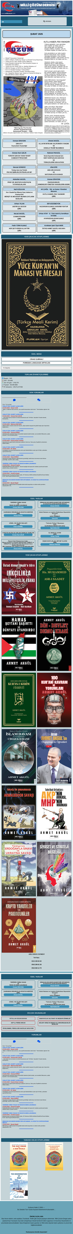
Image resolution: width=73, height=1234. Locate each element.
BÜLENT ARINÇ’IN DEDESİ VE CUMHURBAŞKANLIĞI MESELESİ (55, 1023)
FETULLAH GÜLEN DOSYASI (18, 1018)
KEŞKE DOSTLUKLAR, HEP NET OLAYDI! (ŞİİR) (55, 541)
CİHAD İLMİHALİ (36, 359)
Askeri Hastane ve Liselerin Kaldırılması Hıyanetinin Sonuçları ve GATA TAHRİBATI (55, 514)
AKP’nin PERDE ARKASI (18, 1023)
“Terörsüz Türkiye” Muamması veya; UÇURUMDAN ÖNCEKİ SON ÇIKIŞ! (55, 524)
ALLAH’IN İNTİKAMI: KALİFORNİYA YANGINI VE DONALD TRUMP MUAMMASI (54, 146)
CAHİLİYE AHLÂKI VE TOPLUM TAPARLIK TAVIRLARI (18, 533)
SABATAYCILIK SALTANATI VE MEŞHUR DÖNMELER (55, 1018)
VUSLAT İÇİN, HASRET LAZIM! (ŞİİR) (12, 406)
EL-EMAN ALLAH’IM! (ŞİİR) (55, 533)
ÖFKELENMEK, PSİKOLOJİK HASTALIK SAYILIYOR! (18, 1028)
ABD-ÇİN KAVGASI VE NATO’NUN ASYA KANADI (54, 172)
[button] (2, 21)
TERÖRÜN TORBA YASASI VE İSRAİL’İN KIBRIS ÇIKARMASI (19, 463)
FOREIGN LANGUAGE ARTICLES (36, 363)
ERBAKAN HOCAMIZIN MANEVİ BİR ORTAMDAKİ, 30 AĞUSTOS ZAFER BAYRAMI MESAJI (25, 480)
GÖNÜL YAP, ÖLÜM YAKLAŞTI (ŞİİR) (18, 523)
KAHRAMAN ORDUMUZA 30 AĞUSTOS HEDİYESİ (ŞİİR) (18, 512)
